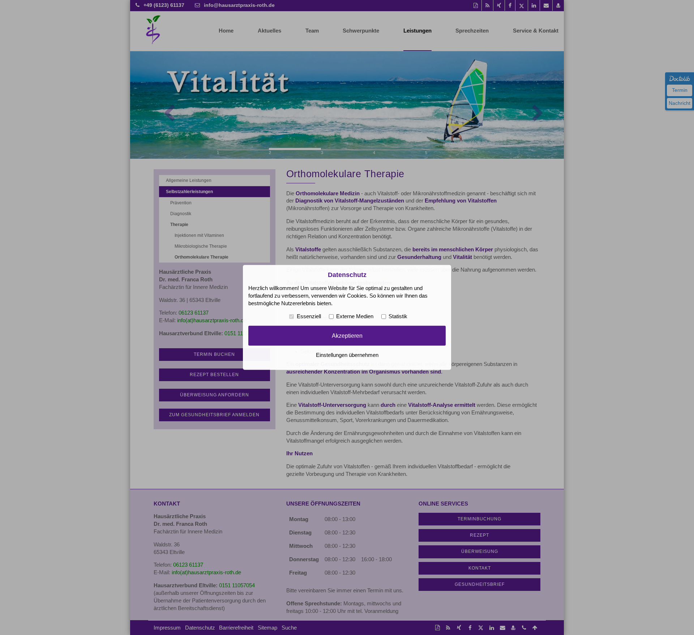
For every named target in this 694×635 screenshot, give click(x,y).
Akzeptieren (347, 335)
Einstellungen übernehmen (347, 355)
